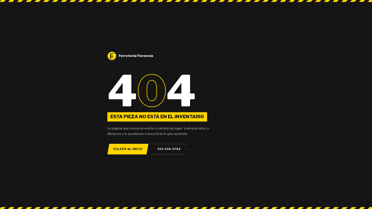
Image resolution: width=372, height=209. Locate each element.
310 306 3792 (169, 149)
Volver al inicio (128, 149)
